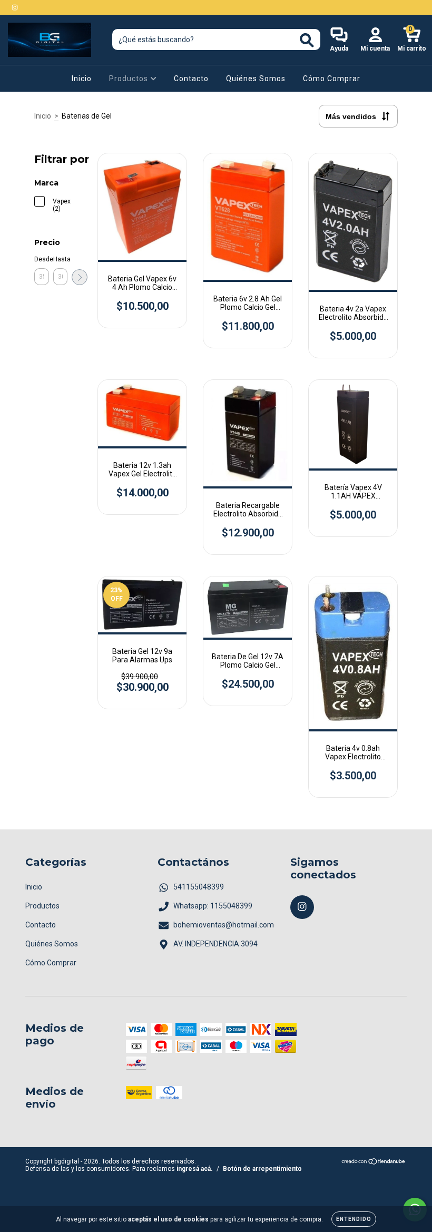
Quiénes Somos (256, 78)
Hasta (60, 259)
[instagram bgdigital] (15, 7)
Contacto (191, 78)
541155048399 (198, 887)
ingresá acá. (194, 1168)
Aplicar (79, 277)
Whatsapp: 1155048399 (212, 906)
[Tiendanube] (374, 1163)
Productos (129, 78)
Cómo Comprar (331, 78)
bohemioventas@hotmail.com (223, 925)
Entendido (353, 1219)
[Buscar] (306, 40)
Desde (41, 259)
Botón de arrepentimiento (262, 1168)
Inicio (82, 78)
